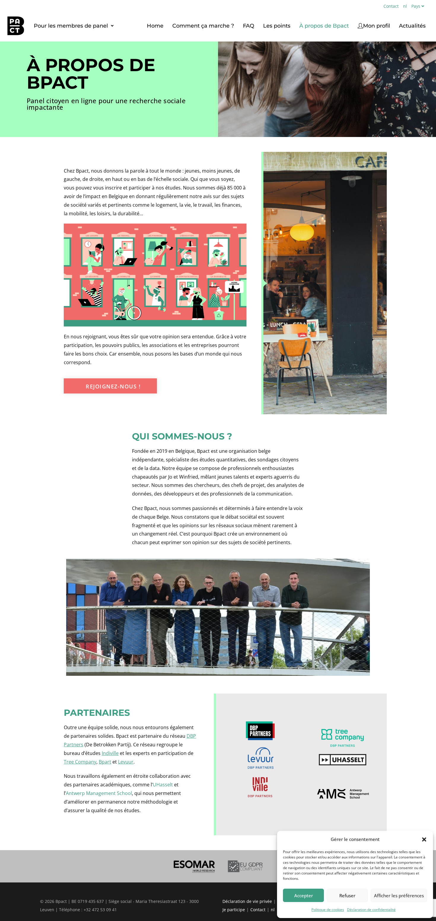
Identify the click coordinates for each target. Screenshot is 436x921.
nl (405, 6)
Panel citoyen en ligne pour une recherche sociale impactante (106, 103)
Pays (415, 6)
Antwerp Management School (99, 793)
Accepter (303, 895)
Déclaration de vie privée (247, 901)
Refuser (347, 895)
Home (155, 26)
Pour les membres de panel (71, 26)
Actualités (412, 26)
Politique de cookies (327, 909)
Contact (391, 6)
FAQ (248, 26)
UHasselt (163, 784)
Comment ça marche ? (203, 26)
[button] (424, 839)
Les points (276, 26)
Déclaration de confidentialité (371, 909)
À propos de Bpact (324, 26)
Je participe (233, 909)
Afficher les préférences (399, 895)
